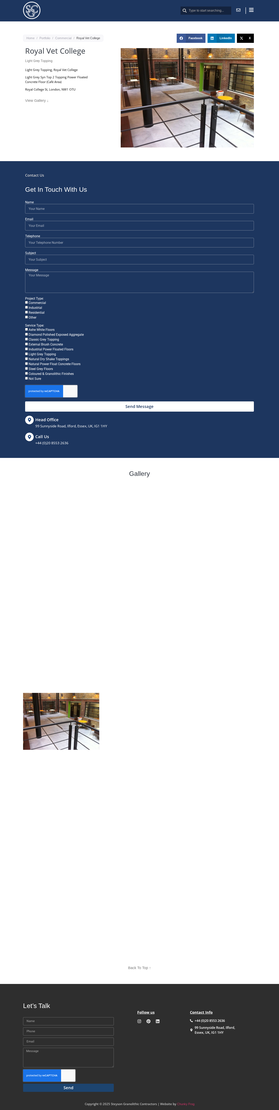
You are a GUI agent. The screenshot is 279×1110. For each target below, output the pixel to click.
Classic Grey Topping (44, 339)
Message (31, 270)
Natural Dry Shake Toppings (49, 359)
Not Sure (35, 379)
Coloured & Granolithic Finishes (51, 374)
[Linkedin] (158, 1021)
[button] (191, 38)
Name (29, 202)
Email (29, 219)
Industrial (35, 308)
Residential (37, 313)
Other (32, 317)
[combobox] (206, 11)
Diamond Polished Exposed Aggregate (56, 335)
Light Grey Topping (42, 354)
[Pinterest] (148, 1021)
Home (30, 38)
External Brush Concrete (46, 344)
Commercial (63, 38)
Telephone (32, 236)
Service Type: (34, 325)
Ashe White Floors (42, 330)
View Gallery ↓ (37, 101)
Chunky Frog (185, 1104)
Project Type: (34, 298)
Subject (30, 253)
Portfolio (44, 38)
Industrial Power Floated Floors (51, 349)
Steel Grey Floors (41, 369)
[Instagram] (139, 1021)
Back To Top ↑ (139, 968)
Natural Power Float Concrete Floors (54, 364)
